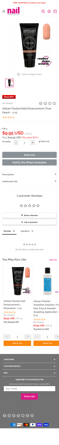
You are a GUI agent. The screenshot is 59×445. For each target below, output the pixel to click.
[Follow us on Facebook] (4, 415)
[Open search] (43, 11)
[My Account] (49, 11)
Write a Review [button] (31, 215)
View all (53, 260)
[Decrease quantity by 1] (16, 142)
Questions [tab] (25, 231)
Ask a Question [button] (31, 222)
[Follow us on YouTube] (23, 415)
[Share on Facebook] (40, 103)
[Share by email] (54, 103)
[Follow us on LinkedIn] (32, 415)
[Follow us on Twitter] (9, 415)
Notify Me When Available (29, 162)
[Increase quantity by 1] (33, 142)
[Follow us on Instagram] (13, 415)
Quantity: (6, 141)
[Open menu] (3, 11)
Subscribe (29, 396)
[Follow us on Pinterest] (18, 415)
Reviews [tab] (7, 231)
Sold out (29, 154)
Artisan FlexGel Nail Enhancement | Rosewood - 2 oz (14, 305)
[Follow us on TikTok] (27, 415)
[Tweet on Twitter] (50, 103)
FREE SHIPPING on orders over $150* (29, 3)
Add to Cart (17, 343)
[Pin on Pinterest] (45, 103)
